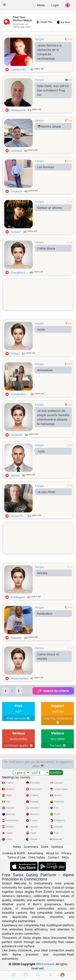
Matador (16, 637)
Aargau (39, 39)
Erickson (16, 191)
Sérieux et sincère (49, 207)
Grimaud (16, 150)
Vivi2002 (16, 434)
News (17, 846)
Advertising (35, 853)
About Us (52, 853)
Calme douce (46, 248)
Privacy (66, 853)
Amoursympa (19, 678)
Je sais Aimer (46, 492)
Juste (41, 451)
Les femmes (45, 167)
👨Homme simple (49, 126)
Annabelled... (19, 394)
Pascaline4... (19, 272)
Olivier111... (18, 516)
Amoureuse (45, 370)
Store (44, 846)
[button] (4, 4)
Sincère (42, 573)
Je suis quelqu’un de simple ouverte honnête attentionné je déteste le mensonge (53, 417)
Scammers (31, 846)
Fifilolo (15, 353)
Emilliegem (18, 597)
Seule (41, 329)
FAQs (65, 857)
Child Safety (36, 857)
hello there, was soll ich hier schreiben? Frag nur (53, 90)
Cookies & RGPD (13, 853)
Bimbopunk (18, 110)
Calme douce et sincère (48, 656)
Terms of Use (16, 857)
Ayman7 (16, 231)
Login (55, 5)
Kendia (15, 475)
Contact (53, 857)
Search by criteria (56, 691)
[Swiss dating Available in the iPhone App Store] (24, 864)
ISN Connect (45, 964)
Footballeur (44, 613)
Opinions (57, 846)
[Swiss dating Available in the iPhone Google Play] (52, 864)
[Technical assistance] (62, 975)
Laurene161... (19, 69)
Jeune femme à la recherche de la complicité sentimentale (49, 52)
